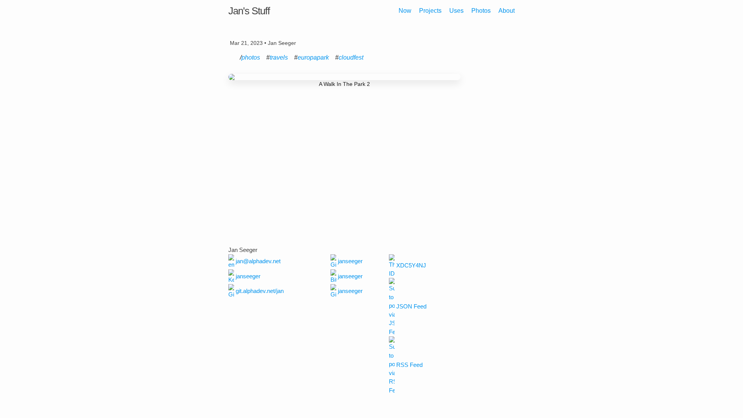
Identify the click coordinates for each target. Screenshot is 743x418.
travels (279, 57)
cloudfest (351, 57)
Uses (456, 10)
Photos (481, 10)
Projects (430, 10)
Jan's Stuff (249, 11)
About (506, 10)
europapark (313, 57)
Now (405, 10)
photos (250, 57)
